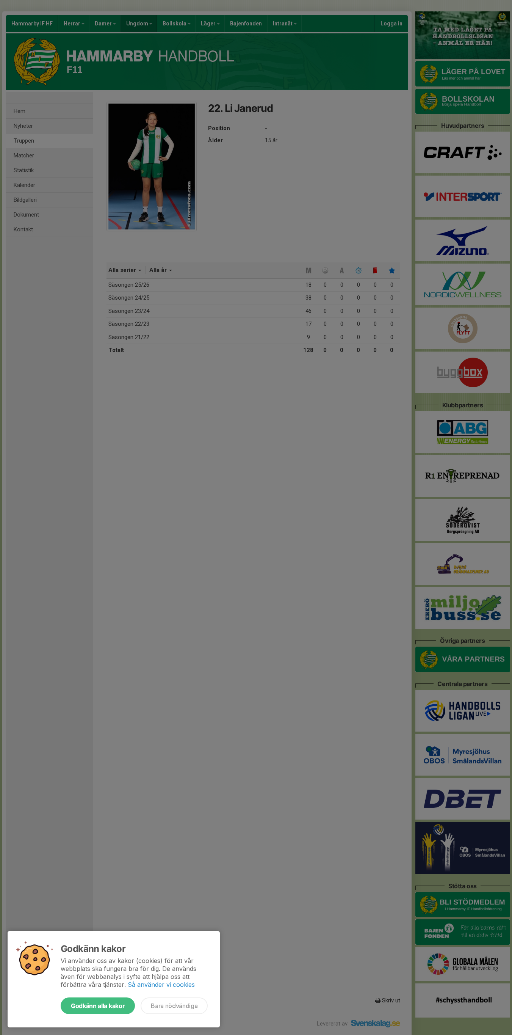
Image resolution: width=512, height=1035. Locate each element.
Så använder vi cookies (161, 984)
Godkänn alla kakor (98, 1006)
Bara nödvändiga (174, 1006)
